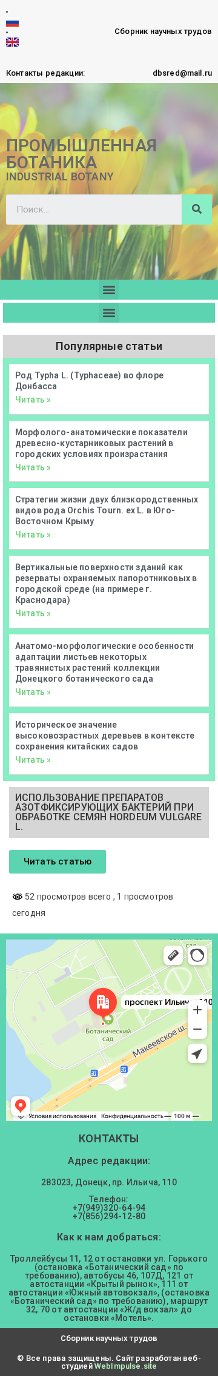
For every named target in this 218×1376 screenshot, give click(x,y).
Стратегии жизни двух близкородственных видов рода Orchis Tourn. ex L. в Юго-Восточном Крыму (107, 510)
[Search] (197, 209)
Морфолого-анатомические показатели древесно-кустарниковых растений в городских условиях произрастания (101, 443)
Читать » (33, 399)
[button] (109, 290)
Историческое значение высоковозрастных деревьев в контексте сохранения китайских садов (104, 735)
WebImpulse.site (125, 1366)
